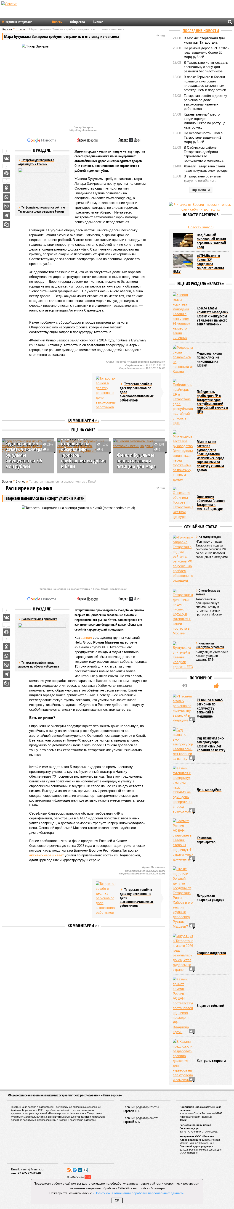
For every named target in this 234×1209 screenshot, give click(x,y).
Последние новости (201, 30)
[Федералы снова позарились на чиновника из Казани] (183, 359)
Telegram (74, 1170)
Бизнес (98, 21)
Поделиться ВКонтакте (6, 158)
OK (117, 1200)
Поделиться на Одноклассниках (6, 188)
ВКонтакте (80, 1170)
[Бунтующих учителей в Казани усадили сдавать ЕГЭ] (183, 655)
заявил (86, 637)
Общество (77, 21)
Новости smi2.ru (200, 227)
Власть (57, 21)
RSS (69, 1170)
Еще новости (201, 189)
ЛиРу (85, 1170)
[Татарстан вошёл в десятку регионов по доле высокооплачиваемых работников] (106, 392)
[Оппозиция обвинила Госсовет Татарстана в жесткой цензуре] (183, 503)
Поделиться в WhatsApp (6, 197)
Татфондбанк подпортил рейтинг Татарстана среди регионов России (41, 209)
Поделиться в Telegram (6, 215)
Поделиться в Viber (6, 206)
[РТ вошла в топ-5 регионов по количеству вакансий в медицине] (183, 708)
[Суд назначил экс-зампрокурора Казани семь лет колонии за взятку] (183, 744)
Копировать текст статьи (6, 224)
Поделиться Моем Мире (6, 173)
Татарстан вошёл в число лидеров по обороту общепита (38, 664)
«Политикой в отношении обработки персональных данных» (138, 1193)
